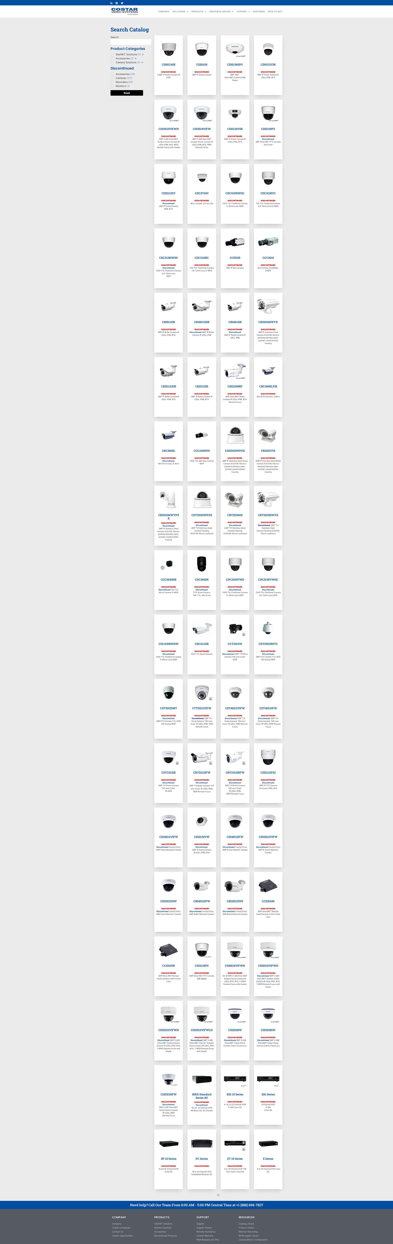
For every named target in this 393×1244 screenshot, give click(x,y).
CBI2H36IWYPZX (168, 516)
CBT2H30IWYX (268, 515)
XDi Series (268, 1094)
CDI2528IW (268, 1030)
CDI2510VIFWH (169, 129)
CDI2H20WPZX (235, 450)
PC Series (202, 1158)
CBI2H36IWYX (268, 322)
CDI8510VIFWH (235, 965)
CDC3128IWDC (168, 257)
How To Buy (275, 11)
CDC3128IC (202, 257)
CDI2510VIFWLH (202, 1030)
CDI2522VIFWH (168, 1030)
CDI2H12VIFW (268, 837)
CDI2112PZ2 (268, 772)
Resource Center (220, 11)
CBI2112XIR (168, 386)
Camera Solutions (128, 62)
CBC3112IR (202, 644)
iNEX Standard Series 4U (202, 1096)
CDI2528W (235, 1030)
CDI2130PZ (268, 129)
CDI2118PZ (202, 965)
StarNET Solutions (128, 54)
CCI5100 (235, 257)
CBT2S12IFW (201, 772)
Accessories (125, 58)
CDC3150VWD (235, 579)
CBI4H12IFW (201, 901)
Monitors (123, 86)
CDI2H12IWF (168, 901)
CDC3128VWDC (268, 579)
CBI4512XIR (201, 322)
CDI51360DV (235, 64)
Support (242, 11)
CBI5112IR (168, 322)
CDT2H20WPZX (201, 515)
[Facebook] (116, 3)
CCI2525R (168, 965)
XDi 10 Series (235, 1094)
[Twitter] (122, 3)
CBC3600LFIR (268, 386)
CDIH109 (201, 64)
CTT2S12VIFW (201, 708)
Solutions (179, 11)
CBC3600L (168, 450)
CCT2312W (235, 644)
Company (163, 11)
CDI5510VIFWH (268, 965)
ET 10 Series (235, 1158)
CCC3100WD (202, 450)
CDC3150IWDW (169, 644)
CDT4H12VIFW (235, 708)
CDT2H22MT (168, 708)
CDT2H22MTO (268, 644)
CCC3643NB (168, 579)
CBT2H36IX (235, 515)
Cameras (124, 78)
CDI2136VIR (235, 129)
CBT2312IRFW (235, 772)
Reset (127, 92)
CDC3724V (202, 193)
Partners (259, 11)
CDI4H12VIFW (168, 837)
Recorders (124, 82)
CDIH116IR (168, 64)
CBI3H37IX (268, 450)
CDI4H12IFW (235, 837)
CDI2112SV (168, 193)
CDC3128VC (268, 193)
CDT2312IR (168, 772)
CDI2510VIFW (202, 129)
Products (197, 11)
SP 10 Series (168, 1158)
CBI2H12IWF (235, 901)
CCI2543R (268, 901)
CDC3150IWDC (235, 193)
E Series (268, 1158)
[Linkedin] (111, 3)
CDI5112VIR (268, 64)
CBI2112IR (201, 386)
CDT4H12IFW (268, 708)
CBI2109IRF (235, 386)
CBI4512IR (235, 322)
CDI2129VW (201, 837)
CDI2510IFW (169, 1094)
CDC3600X (202, 579)
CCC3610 (268, 257)
